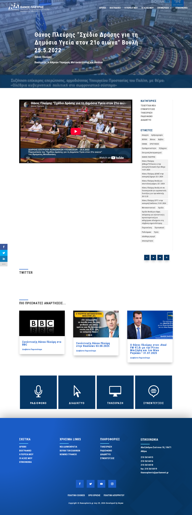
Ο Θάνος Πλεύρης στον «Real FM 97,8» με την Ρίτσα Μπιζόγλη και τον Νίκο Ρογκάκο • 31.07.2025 (148, 349)
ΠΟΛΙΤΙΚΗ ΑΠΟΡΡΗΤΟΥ (114, 495)
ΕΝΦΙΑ (144, 144)
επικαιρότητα (147, 241)
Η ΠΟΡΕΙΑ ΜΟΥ (131, 8)
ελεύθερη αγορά (148, 236)
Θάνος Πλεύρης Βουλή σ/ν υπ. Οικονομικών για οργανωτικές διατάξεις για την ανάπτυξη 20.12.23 (154, 192)
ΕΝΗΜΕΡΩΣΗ (163, 8)
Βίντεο (152, 139)
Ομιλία (161, 208)
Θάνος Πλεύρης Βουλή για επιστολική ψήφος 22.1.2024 (153, 182)
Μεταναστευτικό (148, 208)
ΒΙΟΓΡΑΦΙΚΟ (115, 8)
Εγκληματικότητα (149, 148)
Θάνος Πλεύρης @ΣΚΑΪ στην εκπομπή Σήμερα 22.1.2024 (153, 175)
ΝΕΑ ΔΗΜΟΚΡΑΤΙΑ (68, 446)
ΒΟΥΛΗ (144, 139)
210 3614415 (147, 457)
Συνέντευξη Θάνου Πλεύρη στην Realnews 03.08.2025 (93, 344)
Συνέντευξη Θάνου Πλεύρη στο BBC (41, 343)
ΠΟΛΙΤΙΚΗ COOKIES (76, 495)
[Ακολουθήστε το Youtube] (160, 257)
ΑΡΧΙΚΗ (102, 8)
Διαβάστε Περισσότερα (32, 349)
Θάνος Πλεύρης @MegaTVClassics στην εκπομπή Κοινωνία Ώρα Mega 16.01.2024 (153, 165)
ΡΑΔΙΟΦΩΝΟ (147, 116)
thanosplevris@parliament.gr (155, 472)
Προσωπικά (159, 228)
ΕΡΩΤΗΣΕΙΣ (154, 144)
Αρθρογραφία (157, 135)
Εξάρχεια (162, 148)
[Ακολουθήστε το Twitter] (153, 257)
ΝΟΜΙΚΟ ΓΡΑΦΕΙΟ (68, 454)
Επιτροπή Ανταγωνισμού (151, 153)
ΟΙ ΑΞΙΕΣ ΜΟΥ (147, 8)
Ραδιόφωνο (146, 232)
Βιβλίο (160, 139)
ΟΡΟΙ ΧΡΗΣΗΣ (94, 495)
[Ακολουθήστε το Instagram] (166, 257)
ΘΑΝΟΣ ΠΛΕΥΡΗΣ (148, 157)
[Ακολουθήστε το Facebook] (147, 257)
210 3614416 (147, 461)
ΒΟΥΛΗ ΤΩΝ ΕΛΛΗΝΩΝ (70, 450)
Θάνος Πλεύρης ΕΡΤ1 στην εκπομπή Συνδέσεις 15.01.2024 (154, 201)
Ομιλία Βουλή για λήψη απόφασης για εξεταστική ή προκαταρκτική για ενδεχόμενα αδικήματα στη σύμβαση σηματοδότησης (153, 217)
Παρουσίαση (147, 228)
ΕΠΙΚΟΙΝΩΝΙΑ (182, 8)
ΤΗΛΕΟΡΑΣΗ (146, 112)
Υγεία (156, 232)
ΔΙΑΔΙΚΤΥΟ (146, 120)
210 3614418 (147, 465)
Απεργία (145, 135)
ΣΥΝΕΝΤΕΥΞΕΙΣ (148, 109)
